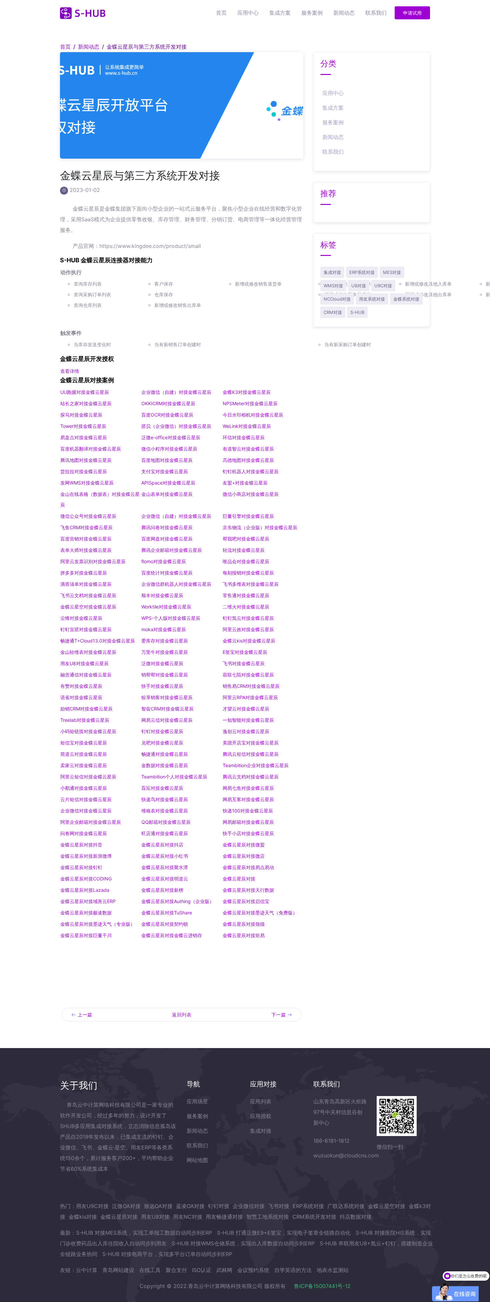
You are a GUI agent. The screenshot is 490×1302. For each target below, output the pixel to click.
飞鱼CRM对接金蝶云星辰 (86, 527)
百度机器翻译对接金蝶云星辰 (90, 449)
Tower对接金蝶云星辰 (83, 426)
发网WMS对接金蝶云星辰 (87, 483)
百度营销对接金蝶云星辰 (86, 539)
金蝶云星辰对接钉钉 (81, 867)
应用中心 (248, 12)
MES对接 (392, 272)
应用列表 (260, 1101)
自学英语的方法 (293, 1270)
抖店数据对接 (356, 1216)
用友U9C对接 (92, 1206)
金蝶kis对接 (83, 1216)
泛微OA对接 (126, 1206)
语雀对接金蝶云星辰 (81, 697)
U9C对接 (383, 285)
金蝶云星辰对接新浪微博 (86, 856)
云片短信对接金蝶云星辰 (86, 799)
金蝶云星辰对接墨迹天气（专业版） (97, 924)
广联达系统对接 (346, 1206)
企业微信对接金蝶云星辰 (86, 810)
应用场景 (197, 1101)
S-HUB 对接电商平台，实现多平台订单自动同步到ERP (167, 1254)
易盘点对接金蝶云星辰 (83, 437)
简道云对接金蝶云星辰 (83, 754)
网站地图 (197, 1160)
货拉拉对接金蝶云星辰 (83, 471)
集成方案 (280, 12)
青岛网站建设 (118, 1270)
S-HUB (357, 312)
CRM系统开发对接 (314, 1216)
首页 (221, 12)
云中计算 (86, 1270)
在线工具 (150, 1270)
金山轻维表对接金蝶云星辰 (88, 652)
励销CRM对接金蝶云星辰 (86, 708)
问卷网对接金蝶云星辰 (83, 833)
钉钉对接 (218, 1206)
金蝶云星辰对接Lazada (84, 890)
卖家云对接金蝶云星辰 (83, 765)
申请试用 (412, 13)
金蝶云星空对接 (386, 1206)
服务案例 (312, 12)
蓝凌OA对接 (190, 1206)
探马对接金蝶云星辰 (81, 415)
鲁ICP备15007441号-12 (322, 1286)
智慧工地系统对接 (267, 1216)
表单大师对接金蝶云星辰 (86, 550)
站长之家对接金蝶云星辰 (86, 403)
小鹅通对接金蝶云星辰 (83, 788)
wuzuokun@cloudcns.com (346, 1155)
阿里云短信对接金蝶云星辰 (88, 776)
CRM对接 (333, 312)
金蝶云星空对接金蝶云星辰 (88, 607)
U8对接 (358, 285)
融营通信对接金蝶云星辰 (86, 674)
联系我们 (376, 12)
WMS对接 (333, 285)
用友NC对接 (187, 1216)
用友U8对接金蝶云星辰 (84, 663)
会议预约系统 (253, 1270)
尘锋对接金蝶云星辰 (81, 618)
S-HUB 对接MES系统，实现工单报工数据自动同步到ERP (144, 1232)
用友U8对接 (155, 1216)
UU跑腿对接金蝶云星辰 (84, 392)
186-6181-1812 (331, 1140)
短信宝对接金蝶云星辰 (83, 742)
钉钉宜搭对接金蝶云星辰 (86, 629)
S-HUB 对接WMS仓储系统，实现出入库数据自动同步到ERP (243, 1243)
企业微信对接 (249, 1206)
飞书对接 (278, 1206)
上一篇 (85, 1014)
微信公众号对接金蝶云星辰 (88, 516)
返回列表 (181, 1014)
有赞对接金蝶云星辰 (81, 686)
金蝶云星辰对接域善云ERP (88, 901)
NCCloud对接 (337, 299)
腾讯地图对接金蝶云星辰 (86, 460)
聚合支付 (176, 1270)
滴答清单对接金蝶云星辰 (86, 584)
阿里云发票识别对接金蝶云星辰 (93, 561)
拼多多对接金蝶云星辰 (83, 573)
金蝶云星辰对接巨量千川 (86, 935)
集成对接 (332, 272)
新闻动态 (344, 12)
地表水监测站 (333, 1270)
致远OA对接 (158, 1206)
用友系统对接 (372, 299)
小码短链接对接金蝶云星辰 (88, 731)
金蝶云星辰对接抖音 (81, 844)
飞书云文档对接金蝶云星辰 (88, 595)
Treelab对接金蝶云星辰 (84, 720)
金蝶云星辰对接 (119, 1216)
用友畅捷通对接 (224, 1216)
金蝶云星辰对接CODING (86, 878)
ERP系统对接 (362, 272)
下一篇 (278, 1014)
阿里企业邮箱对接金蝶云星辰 (90, 822)
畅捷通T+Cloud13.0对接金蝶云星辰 (97, 641)
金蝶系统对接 (406, 299)
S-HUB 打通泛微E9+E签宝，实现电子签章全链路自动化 (284, 1232)
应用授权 (260, 1116)
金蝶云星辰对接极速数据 (86, 912)
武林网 (224, 1270)
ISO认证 (201, 1270)
